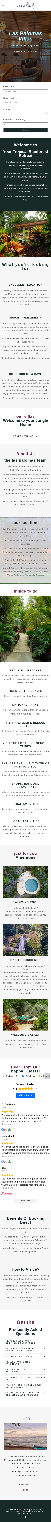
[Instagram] (24, 1490)
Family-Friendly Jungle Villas (25, 45)
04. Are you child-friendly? (18, 1363)
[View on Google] (6, 1130)
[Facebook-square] (27, 1490)
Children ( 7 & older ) (14, 119)
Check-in (8, 86)
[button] (25, 1342)
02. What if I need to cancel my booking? (20, 1350)
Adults (6, 109)
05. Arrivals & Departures (15, 1371)
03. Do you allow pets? (22, 1356)
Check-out (9, 98)
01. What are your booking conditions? (20, 1342)
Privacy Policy (18, 1510)
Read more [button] (7, 1124)
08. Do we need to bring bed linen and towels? (22, 1394)
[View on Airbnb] (6, 1194)
